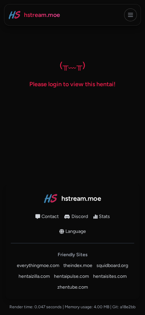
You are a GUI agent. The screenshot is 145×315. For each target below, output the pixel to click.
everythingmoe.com (38, 265)
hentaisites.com (110, 276)
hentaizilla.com (34, 276)
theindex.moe (77, 265)
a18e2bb (128, 307)
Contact (50, 216)
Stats (104, 216)
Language (75, 231)
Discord (79, 216)
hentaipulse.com (71, 276)
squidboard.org (112, 265)
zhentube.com (72, 287)
